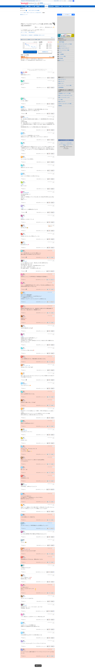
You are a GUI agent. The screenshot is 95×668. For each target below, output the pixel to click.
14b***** (24, 650)
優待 (36, 39)
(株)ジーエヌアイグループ (64, 48)
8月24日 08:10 (50, 205)
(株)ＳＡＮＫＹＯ (61, 101)
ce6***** (24, 585)
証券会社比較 (51, 6)
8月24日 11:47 (50, 142)
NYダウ (60, 52)
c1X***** (24, 293)
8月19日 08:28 (50, 640)
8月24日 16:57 (50, 80)
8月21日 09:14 (50, 437)
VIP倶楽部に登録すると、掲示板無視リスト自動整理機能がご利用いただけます (32, 35)
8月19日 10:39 (50, 595)
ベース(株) (60, 99)
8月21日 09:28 (50, 408)
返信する (24, 77)
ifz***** (24, 143)
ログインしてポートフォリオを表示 (34, 10)
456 (23, 409)
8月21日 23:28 (50, 282)
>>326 (22, 217)
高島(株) (60, 105)
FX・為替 (33, 6)
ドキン (24, 216)
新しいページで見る (24, 32)
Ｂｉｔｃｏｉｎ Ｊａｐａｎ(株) (64, 85)
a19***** (24, 641)
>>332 (22, 184)
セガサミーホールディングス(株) (64, 103)
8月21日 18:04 (50, 333)
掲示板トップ (22, 8)
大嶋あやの (70, 0)
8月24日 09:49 (50, 173)
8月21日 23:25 (50, 292)
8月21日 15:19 (50, 347)
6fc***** (24, 348)
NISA (62, 6)
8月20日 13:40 (50, 493)
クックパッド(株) (62, 56)
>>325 (22, 145)
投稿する (37, 665)
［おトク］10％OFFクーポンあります (45, 4)
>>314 (22, 336)
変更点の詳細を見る (32, 32)
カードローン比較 (67, 6)
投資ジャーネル (25, 117)
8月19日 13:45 (50, 548)
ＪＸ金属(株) (61, 54)
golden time (25, 430)
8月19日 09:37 (50, 622)
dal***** (24, 515)
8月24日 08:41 (50, 191)
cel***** (24, 438)
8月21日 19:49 (50, 315)
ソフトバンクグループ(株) (64, 50)
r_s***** (24, 505)
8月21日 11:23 (50, 364)
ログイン (35, 4)
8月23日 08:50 (50, 233)
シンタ (24, 206)
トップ (22, 6)
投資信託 (38, 6)
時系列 (29, 39)
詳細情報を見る (45, 51)
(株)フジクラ (61, 60)
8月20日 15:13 (50, 483)
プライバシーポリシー (62, 144)
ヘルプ (60, 0)
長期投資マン (25, 383)
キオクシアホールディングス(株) (65, 44)
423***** (24, 523)
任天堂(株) (61, 58)
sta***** (24, 283)
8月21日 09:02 (50, 475)
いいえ (52, 77)
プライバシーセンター (69, 144)
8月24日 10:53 (50, 164)
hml (23, 540)
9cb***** (24, 532)
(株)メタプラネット (62, 46)
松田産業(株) (60, 87)
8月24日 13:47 (50, 98)
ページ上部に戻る (66, 140)
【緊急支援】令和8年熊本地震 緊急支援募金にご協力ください (31, 0)
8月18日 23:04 (50, 649)
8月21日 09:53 (50, 382)
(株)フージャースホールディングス (65, 95)
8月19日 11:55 (50, 574)
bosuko (24, 316)
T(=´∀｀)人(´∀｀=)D (26, 365)
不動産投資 (57, 6)
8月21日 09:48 (50, 391)
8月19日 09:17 (50, 632)
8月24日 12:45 (50, 106)
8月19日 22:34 (50, 531)
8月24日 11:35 (50, 156)
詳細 (21, 39)
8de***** (24, 458)
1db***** (24, 234)
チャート (25, 39)
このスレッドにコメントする (30, 51)
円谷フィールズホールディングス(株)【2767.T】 (34, 12)
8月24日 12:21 (50, 132)
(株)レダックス (61, 81)
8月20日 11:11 (50, 522)
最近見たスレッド (23, 14)
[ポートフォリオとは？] (26, 10)
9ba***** (24, 182)
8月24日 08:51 (50, 181)
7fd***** (24, 73)
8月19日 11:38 (50, 584)
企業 (39, 39)
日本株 (26, 6)
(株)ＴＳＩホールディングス (64, 97)
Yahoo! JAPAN (56, 0)
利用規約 (64, 145)
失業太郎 (24, 99)
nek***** (24, 596)
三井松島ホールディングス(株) (64, 93)
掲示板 (46, 6)
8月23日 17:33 (50, 215)
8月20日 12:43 (50, 514)
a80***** (24, 157)
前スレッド (53, 37)
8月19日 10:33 (50, 604)
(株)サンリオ (60, 83)
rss (53, 27)
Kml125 (24, 306)
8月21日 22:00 (50, 305)
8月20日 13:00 (50, 504)
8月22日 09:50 (50, 260)
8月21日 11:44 (50, 356)
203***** (24, 251)
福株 (23, 81)
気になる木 (25, 261)
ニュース (42, 6)
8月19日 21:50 (50, 539)
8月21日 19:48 (50, 325)
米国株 (29, 6)
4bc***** (24, 107)
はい (49, 77)
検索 (73, 1)
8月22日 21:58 (50, 250)
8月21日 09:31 (50, 399)
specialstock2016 (26, 192)
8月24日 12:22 (50, 116)
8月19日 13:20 (50, 556)
